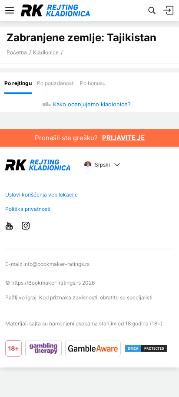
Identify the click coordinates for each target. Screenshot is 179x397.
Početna (17, 52)
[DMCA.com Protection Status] (146, 348)
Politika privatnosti (27, 209)
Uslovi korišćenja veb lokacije (41, 194)
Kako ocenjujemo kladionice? (92, 104)
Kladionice (46, 52)
